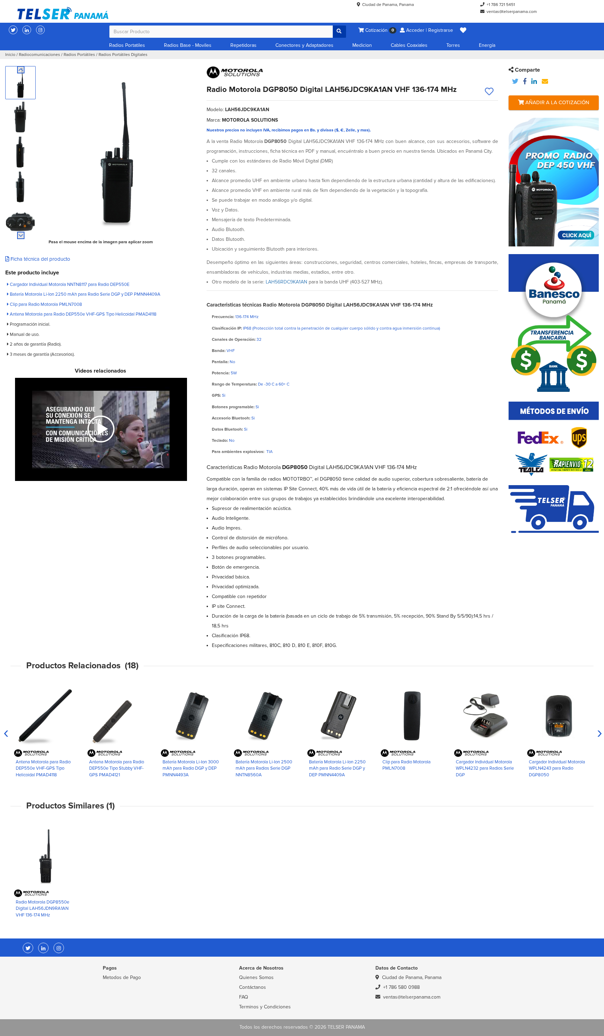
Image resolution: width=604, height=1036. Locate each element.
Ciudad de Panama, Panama (388, 4)
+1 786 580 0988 (401, 987)
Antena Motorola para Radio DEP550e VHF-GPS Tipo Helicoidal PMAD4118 (83, 314)
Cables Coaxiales (409, 45)
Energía (487, 45)
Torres (453, 45)
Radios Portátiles (79, 54)
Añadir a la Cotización (556, 102)
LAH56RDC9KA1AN (286, 282)
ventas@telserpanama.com (512, 11)
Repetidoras (243, 45)
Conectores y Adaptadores (304, 45)
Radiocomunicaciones (39, 54)
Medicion (362, 45)
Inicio (10, 54)
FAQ (243, 997)
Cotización (379, 30)
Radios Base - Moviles (187, 45)
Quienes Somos (256, 977)
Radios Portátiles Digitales (123, 54)
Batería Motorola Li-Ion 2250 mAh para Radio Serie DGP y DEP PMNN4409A (84, 294)
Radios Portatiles (127, 45)
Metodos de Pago (122, 977)
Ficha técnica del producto (39, 259)
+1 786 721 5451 (501, 4)
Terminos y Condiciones (265, 1007)
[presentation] (6, 732)
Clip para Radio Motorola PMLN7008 (45, 304)
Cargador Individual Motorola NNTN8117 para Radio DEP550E (69, 284)
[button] (463, 30)
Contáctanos (252, 987)
